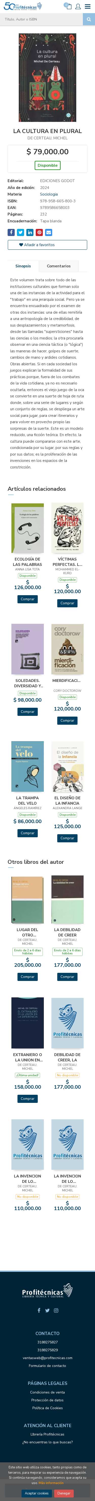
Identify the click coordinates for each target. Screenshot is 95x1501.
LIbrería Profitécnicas (47, 1434)
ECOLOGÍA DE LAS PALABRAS (27, 562)
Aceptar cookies (37, 1493)
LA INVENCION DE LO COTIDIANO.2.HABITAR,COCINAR (67, 1179)
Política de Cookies (47, 1408)
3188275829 (47, 1350)
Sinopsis (23, 266)
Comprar (27, 599)
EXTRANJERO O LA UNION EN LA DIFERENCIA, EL (27, 1057)
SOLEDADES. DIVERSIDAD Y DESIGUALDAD (27, 683)
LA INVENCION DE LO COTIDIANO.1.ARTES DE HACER (27, 1179)
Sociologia (49, 194)
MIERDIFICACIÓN (67, 680)
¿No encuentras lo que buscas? (47, 1442)
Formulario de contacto (47, 1365)
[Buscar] (89, 19)
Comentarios (59, 266)
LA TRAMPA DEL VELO (27, 801)
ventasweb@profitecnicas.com (47, 1358)
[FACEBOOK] (39, 1310)
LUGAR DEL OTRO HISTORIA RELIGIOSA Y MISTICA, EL (28, 932)
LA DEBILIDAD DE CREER (67, 932)
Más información (51, 1483)
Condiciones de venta (47, 1392)
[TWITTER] (47, 1310)
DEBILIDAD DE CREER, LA (67, 1057)
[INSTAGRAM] (56, 1310)
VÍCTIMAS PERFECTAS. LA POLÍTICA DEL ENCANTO (67, 562)
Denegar (64, 1493)
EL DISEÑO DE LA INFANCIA (67, 801)
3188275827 (47, 1342)
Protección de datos (47, 1400)
